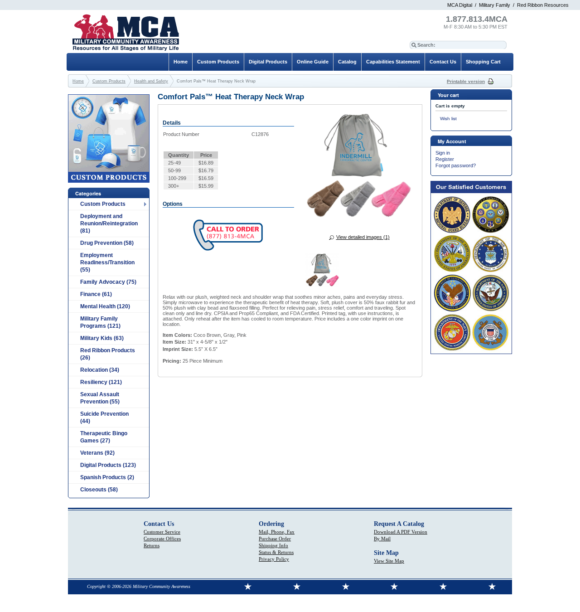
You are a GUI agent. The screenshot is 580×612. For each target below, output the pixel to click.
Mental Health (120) (105, 306)
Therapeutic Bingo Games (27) (103, 437)
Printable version (466, 81)
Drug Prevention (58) (107, 243)
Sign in (442, 152)
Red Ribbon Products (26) (107, 354)
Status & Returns (276, 552)
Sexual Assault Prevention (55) (100, 398)
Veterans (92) (97, 453)
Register (444, 159)
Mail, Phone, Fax (277, 531)
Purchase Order (275, 538)
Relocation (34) (99, 370)
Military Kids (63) (102, 338)
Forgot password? (455, 165)
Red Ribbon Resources (543, 5)
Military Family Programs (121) (100, 322)
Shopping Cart (483, 61)
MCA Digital (459, 5)
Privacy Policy (274, 559)
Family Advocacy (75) (108, 282)
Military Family (494, 5)
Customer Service (162, 531)
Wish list (448, 118)
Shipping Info (273, 545)
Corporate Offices (162, 538)
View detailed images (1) (363, 237)
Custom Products (103, 204)
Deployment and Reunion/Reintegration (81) (109, 223)
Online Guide (313, 61)
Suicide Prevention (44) (104, 417)
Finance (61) (96, 294)
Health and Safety (151, 81)
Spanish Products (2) (107, 477)
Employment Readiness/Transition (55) (107, 262)
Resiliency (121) (101, 382)
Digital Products (268, 61)
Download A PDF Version (400, 531)
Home (181, 61)
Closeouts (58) (99, 489)
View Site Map (389, 560)
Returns (152, 545)
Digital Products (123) (108, 465)
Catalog (347, 61)
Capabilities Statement (393, 61)
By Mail (382, 538)
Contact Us (443, 61)
